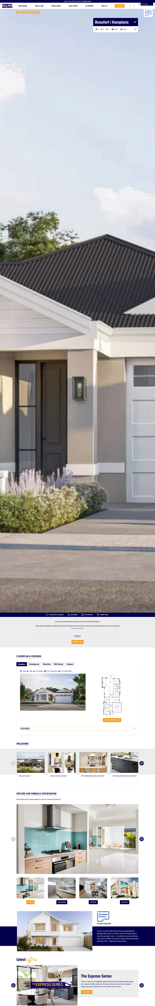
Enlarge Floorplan (111, 720)
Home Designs (22, 5)
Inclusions (74, 615)
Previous (13, 763)
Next (141, 763)
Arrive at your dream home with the (77, 1)
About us (104, 5)
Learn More (86, 992)
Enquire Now (104, 615)
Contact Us (119, 6)
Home (17, 12)
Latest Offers (73, 5)
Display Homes (56, 5)
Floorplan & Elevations (56, 615)
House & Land (39, 5)
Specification (89, 615)
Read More (77, 636)
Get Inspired (89, 5)
